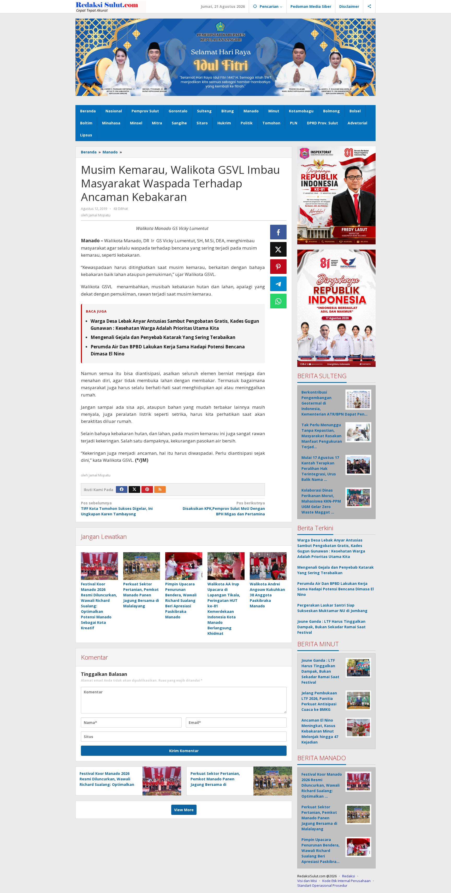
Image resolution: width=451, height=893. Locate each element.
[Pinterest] (147, 489)
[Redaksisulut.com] (110, 6)
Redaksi (348, 876)
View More (184, 809)
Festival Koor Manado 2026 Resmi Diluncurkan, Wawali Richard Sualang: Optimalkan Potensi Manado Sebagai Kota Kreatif (107, 784)
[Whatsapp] (278, 301)
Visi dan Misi (307, 880)
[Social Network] (369, 6)
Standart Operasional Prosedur (322, 885)
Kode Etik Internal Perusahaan (346, 880)
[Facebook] (121, 489)
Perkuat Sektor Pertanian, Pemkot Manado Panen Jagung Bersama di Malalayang (141, 594)
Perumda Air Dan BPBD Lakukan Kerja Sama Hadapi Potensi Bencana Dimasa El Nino (335, 589)
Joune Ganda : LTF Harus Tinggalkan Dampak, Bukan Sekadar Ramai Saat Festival (331, 627)
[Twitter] (134, 489)
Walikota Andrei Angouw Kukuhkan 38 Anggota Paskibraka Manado (267, 594)
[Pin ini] (278, 266)
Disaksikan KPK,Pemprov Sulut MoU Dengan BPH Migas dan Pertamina (224, 508)
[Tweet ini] (278, 249)
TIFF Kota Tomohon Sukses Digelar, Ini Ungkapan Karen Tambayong (117, 508)
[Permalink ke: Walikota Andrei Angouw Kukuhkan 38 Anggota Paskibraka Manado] (268, 566)
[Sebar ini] (278, 232)
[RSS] (160, 489)
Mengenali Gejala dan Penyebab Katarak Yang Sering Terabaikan (163, 337)
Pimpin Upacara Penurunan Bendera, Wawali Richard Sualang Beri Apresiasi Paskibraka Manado (181, 600)
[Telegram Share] (278, 283)
